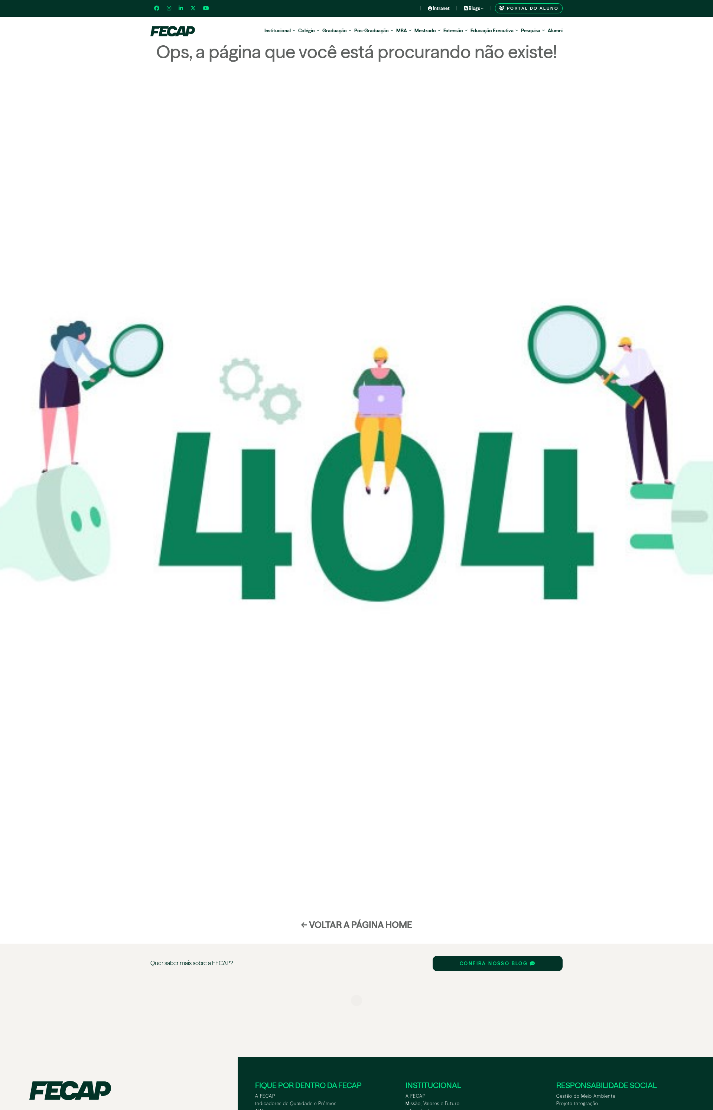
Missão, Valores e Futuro (433, 1103)
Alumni (555, 30)
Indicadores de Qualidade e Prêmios (295, 1103)
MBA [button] (401, 30)
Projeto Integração (577, 1103)
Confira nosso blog (495, 963)
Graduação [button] (334, 30)
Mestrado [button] (425, 30)
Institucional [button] (277, 30)
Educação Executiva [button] (492, 30)
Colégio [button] (306, 30)
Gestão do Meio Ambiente (585, 1096)
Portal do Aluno (532, 8)
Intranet (441, 8)
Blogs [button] (474, 8)
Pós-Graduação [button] (371, 30)
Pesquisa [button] (530, 30)
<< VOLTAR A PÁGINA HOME (356, 924)
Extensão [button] (453, 30)
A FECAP (265, 1096)
